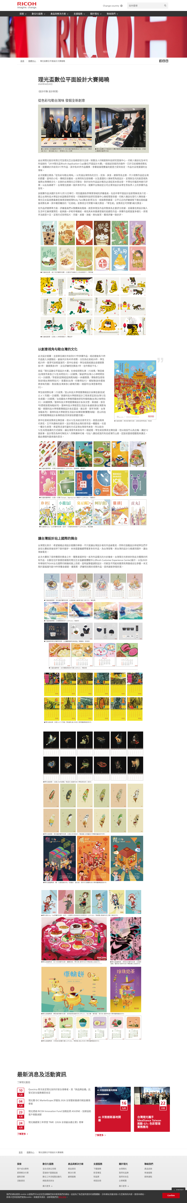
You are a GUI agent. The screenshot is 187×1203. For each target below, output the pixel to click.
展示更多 (47, 1186)
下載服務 (97, 1169)
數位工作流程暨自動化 (52, 1177)
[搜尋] (165, 5)
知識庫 (96, 1177)
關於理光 (123, 1164)
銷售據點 (148, 1177)
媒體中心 (32, 61)
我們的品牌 (124, 1173)
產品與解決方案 (75, 1164)
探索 (19, 1164)
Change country (111, 5)
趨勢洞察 (21, 1177)
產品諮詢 (148, 1169)
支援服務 (98, 1164)
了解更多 (21, 1133)
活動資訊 (21, 1181)
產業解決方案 (23, 1173)
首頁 (22, 61)
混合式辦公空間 (49, 1169)
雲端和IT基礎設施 (50, 1173)
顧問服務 (72, 1177)
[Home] (27, 5)
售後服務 (148, 1173)
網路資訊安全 (48, 1181)
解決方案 (72, 1173)
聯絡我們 (148, 1164)
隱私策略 (62, 1197)
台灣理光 (123, 1169)
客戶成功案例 (23, 1169)
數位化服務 (48, 1164)
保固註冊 (97, 1181)
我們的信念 (124, 1177)
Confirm (171, 1195)
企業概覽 (123, 1181)
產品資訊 (72, 1169)
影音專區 (97, 1173)
